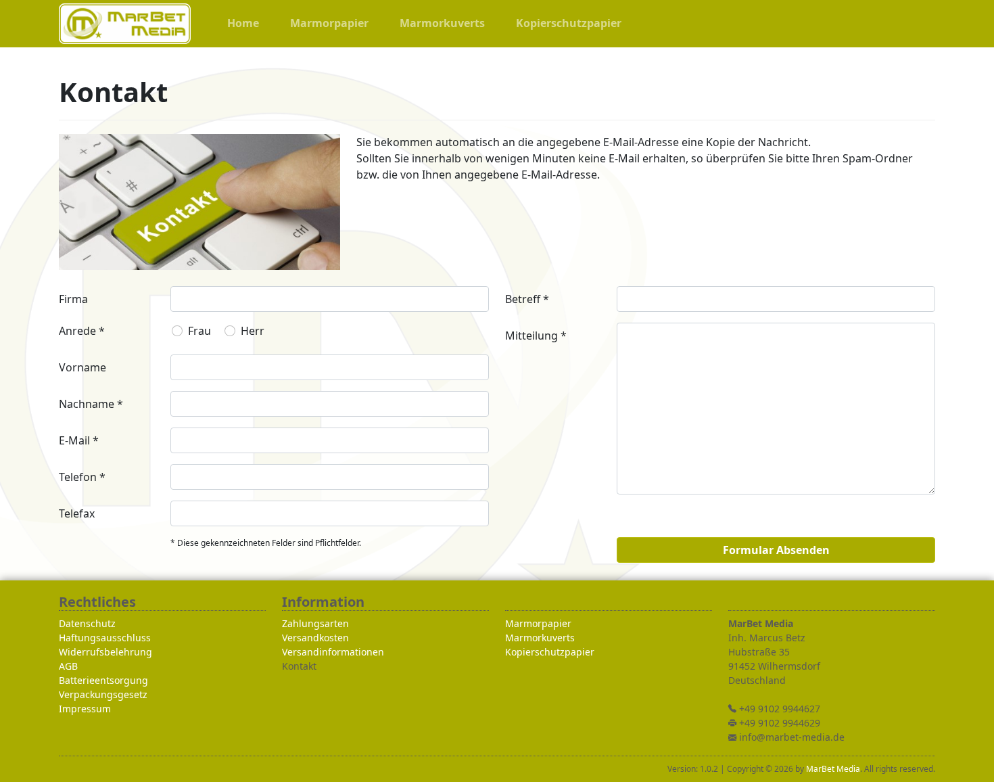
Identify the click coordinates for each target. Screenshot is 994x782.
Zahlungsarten (315, 623)
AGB (68, 666)
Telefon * (82, 476)
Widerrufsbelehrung (105, 651)
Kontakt (299, 666)
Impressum (85, 708)
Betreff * (527, 299)
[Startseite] (125, 23)
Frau (199, 330)
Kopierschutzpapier (549, 651)
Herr (252, 330)
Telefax (77, 513)
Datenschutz (87, 623)
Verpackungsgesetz (103, 694)
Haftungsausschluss (105, 637)
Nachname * (91, 403)
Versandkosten (315, 637)
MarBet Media (833, 769)
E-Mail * (79, 440)
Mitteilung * (536, 335)
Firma (73, 299)
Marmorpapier (538, 623)
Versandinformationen (333, 651)
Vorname (82, 367)
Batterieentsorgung (103, 680)
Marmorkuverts (540, 637)
